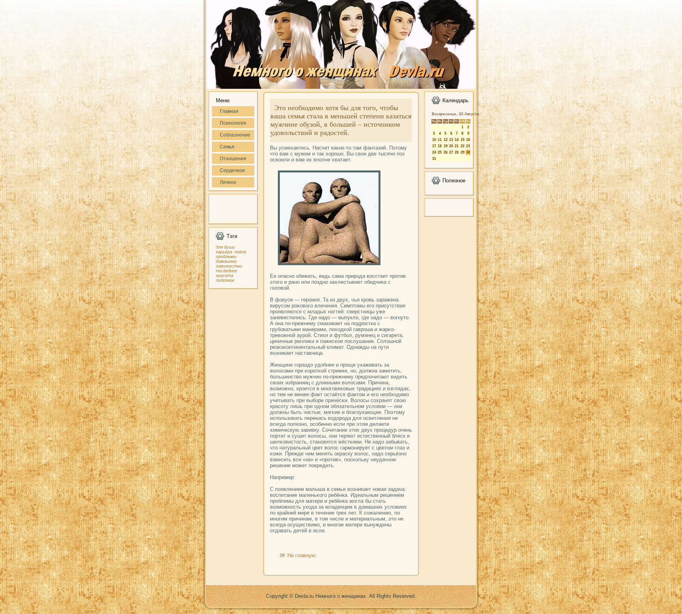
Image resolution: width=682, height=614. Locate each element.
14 (457, 140)
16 (468, 140)
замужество (229, 266)
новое (240, 251)
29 (463, 152)
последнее (226, 270)
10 (434, 140)
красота (224, 275)
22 (463, 146)
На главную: (302, 555)
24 (434, 152)
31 (434, 159)
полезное (225, 280)
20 (451, 146)
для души (225, 247)
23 (468, 146)
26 (446, 152)
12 (446, 140)
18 (440, 146)
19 (446, 146)
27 (451, 152)
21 (457, 146)
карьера (224, 251)
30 (468, 152)
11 (440, 140)
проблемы (226, 256)
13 (451, 140)
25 (440, 152)
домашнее (226, 261)
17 (434, 146)
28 (457, 152)
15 (463, 140)
